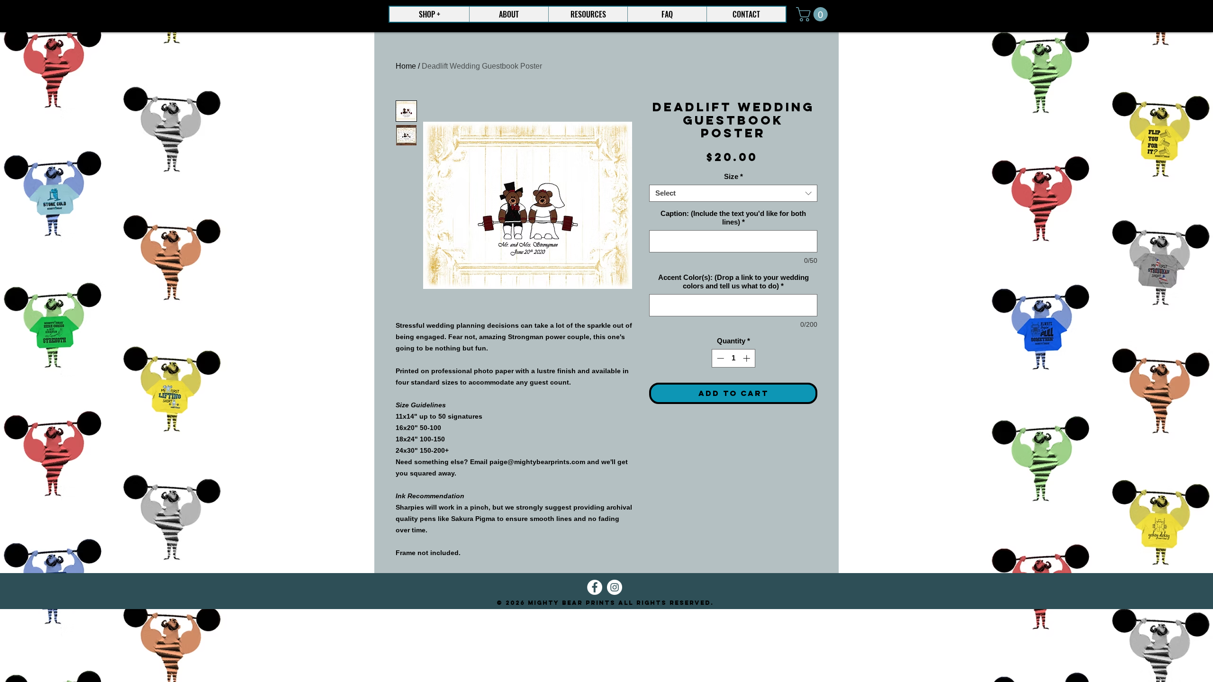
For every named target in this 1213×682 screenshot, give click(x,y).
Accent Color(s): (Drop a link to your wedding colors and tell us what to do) (733, 281)
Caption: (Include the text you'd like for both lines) (733, 217)
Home (406, 66)
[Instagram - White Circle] (614, 587)
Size (733, 176)
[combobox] (733, 193)
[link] (813, 14)
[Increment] (747, 358)
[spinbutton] (733, 358)
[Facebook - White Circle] (594, 587)
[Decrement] (719, 358)
